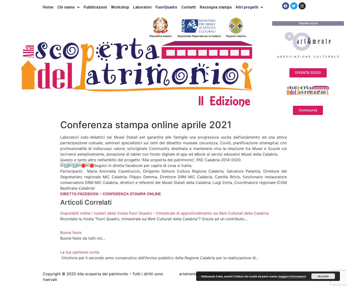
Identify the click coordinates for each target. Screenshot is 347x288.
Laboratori (142, 7)
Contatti (188, 7)
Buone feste (70, 232)
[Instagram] (302, 5)
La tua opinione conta (79, 252)
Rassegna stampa (216, 7)
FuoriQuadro (166, 7)
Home (48, 7)
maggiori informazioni (292, 276)
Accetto (323, 276)
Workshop (120, 7)
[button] (308, 72)
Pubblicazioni (95, 7)
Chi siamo (66, 7)
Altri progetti (247, 7)
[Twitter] (293, 5)
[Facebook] (285, 5)
